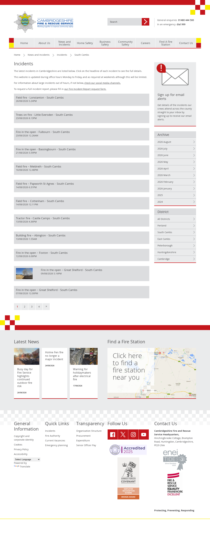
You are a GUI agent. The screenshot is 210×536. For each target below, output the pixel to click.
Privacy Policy (21, 450)
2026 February (165, 182)
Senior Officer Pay (86, 446)
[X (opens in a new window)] (123, 434)
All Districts (164, 219)
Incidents (62, 55)
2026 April (163, 169)
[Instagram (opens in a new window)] (133, 434)
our (85, 89)
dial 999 (181, 25)
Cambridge (164, 259)
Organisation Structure (89, 431)
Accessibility (20, 454)
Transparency (90, 424)
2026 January (165, 189)
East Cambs (164, 239)
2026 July (162, 149)
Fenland (162, 226)
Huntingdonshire (167, 253)
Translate (25, 467)
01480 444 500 (186, 20)
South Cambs (165, 233)
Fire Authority (52, 436)
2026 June (163, 155)
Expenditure (83, 441)
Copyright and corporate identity (24, 438)
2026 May (163, 162)
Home (17, 55)
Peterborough (165, 246)
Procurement (83, 436)
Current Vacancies (55, 441)
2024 (160, 202)
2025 (160, 195)
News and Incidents (39, 55)
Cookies (18, 445)
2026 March (164, 175)
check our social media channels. (102, 83)
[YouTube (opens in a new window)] (144, 434)
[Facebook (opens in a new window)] (113, 434)
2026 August (164, 142)
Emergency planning (56, 446)
